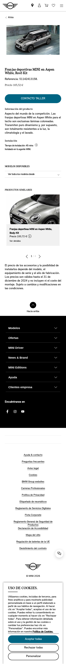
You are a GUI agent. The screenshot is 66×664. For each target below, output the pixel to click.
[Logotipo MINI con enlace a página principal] (33, 566)
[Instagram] (15, 411)
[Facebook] (7, 411)
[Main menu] (61, 5)
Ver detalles (15, 241)
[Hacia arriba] (33, 305)
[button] (39, 5)
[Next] (39, 256)
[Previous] (27, 256)
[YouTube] (22, 411)
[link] (32, 5)
